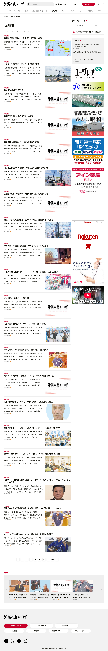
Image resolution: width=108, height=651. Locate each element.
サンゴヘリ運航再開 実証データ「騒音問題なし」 (23, 64)
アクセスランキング (78, 21)
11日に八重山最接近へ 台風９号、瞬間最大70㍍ (23, 38)
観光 (24, 31)
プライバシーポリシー (80, 631)
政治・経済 (17, 11)
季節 (28, 31)
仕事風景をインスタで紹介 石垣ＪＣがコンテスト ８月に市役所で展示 (32, 428)
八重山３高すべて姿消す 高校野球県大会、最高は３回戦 (26, 194)
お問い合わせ (41, 625)
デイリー (80, 25)
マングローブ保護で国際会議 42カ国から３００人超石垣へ (27, 246)
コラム (63, 11)
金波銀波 (90, 11)
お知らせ (76, 40)
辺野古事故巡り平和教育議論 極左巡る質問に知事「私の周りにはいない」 (33, 508)
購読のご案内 (16, 625)
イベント (7, 31)
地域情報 (54, 11)
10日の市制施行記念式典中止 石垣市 (18, 116)
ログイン (100, 4)
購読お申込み (88, 4)
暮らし (18, 31)
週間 (95, 25)
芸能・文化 (35, 11)
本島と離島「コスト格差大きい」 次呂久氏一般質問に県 (26, 350)
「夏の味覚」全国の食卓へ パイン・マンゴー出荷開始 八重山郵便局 (31, 272)
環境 (13, 31)
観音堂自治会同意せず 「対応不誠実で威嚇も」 (22, 142)
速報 (99, 11)
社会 (26, 11)
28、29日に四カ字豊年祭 (13, 90)
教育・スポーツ (45, 11)
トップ (9, 11)
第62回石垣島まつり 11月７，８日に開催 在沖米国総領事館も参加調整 (32, 454)
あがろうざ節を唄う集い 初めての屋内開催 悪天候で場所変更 (28, 534)
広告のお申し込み (66, 625)
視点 (81, 11)
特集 (72, 11)
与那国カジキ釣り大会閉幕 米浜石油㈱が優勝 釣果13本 (26, 168)
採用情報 (36, 631)
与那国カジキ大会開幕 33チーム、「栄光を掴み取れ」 (25, 324)
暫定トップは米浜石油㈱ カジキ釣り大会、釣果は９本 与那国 (28, 220)
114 (52, 559)
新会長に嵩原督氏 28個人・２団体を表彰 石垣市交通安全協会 (28, 402)
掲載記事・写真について (58, 631)
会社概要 (14, 631)
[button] (6, 589)
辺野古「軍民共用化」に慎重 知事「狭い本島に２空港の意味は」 (29, 376)
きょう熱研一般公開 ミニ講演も (17, 298)
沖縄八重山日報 (8, 16)
